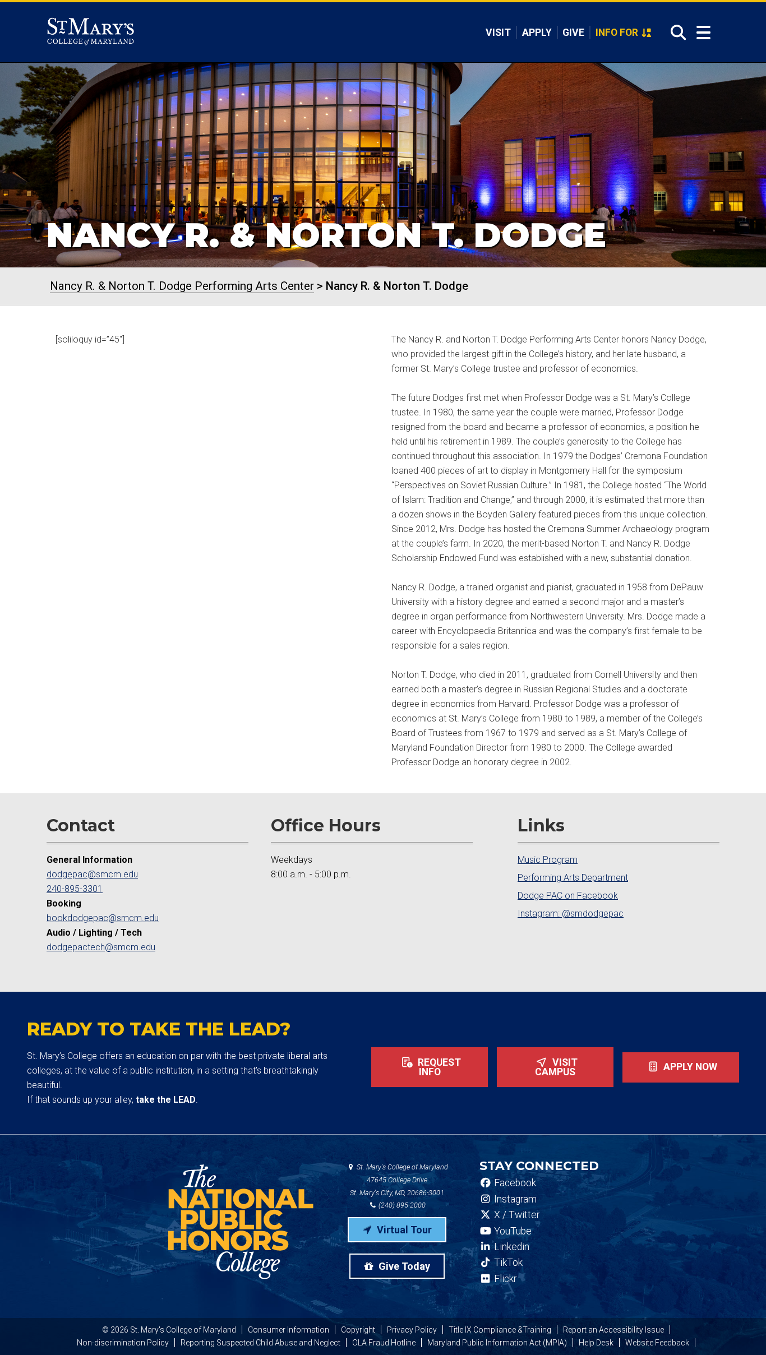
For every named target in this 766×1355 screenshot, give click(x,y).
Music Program (548, 859)
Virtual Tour (403, 1230)
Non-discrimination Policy (123, 1342)
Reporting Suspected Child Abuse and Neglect (260, 1342)
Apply (537, 32)
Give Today (403, 1266)
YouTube (512, 1231)
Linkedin (510, 1246)
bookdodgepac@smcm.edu (103, 918)
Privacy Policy (412, 1329)
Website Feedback (657, 1342)
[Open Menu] (703, 33)
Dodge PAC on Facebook (568, 895)
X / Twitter (515, 1214)
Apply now (689, 1066)
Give (573, 32)
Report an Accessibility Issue (613, 1329)
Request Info (438, 1067)
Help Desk (596, 1342)
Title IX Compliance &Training (500, 1329)
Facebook (514, 1182)
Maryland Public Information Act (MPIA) (497, 1342)
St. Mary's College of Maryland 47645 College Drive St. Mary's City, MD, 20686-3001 (399, 1180)
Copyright (358, 1329)
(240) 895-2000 (401, 1205)
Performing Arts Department (573, 877)
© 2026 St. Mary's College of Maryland (169, 1329)
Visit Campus (556, 1067)
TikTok (507, 1262)
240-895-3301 (75, 889)
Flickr (504, 1278)
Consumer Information (288, 1329)
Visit (498, 32)
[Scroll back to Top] (739, 1328)
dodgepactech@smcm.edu (101, 947)
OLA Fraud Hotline (384, 1342)
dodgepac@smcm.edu (92, 874)
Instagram (514, 1199)
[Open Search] (674, 32)
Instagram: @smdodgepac (571, 913)
